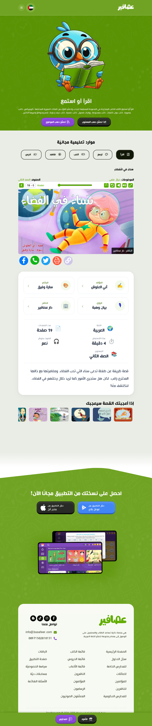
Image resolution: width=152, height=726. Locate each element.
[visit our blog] (33, 618)
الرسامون (79, 689)
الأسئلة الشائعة (37, 681)
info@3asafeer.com (39, 632)
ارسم (100, 154)
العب (76, 154)
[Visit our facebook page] (54, 618)
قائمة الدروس (76, 659)
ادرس (28, 154)
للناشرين (121, 689)
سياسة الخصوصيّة (36, 666)
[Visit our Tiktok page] (40, 618)
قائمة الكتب (77, 651)
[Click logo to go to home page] (126, 7)
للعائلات (121, 674)
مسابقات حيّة (38, 674)
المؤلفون (79, 681)
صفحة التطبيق (38, 659)
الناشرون (79, 674)
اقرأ (122, 154)
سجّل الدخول (118, 659)
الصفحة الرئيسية (116, 651)
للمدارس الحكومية (114, 696)
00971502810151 (40, 638)
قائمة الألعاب (77, 666)
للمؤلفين (120, 681)
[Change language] (30, 7)
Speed (106, 184)
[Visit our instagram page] (47, 618)
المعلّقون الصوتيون (73, 696)
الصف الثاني (24, 179)
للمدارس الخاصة (116, 666)
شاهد (53, 154)
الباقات (42, 651)
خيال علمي (114, 179)
